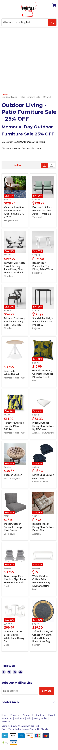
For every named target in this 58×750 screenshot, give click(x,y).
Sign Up (47, 690)
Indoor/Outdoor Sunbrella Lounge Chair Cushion (13, 527)
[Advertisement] (29, 61)
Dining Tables (40, 718)
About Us (6, 721)
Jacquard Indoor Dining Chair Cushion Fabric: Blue (43, 527)
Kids (29, 718)
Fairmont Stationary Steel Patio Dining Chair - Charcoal (14, 321)
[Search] (52, 22)
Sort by (17, 165)
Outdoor (27, 715)
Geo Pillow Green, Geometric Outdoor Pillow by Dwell (42, 373)
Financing (15, 715)
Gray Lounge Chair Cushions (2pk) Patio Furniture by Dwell (15, 579)
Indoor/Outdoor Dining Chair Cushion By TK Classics (43, 426)
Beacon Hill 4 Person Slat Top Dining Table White (42, 266)
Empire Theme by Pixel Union (15, 729)
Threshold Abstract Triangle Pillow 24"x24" (14, 426)
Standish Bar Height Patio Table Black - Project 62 (42, 321)
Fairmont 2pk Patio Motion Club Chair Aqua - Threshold (42, 210)
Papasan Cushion (13, 474)
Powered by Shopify (39, 729)
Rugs (50, 715)
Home (5, 94)
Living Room (39, 715)
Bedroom (19, 718)
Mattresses (7, 718)
